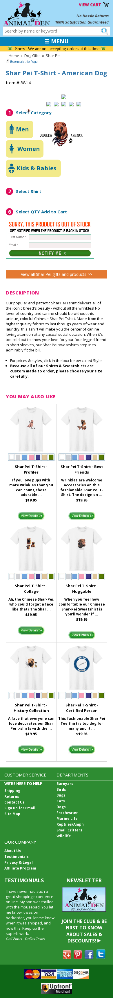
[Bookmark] (22, 62)
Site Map (12, 813)
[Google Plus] (67, 957)
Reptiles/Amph (70, 824)
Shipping (12, 790)
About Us (12, 850)
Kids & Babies (37, 168)
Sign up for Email (19, 808)
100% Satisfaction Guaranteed (82, 22)
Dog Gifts (32, 55)
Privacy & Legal (18, 862)
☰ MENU (57, 41)
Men (22, 129)
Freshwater (67, 812)
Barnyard (65, 783)
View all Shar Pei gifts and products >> (56, 274)
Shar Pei (53, 55)
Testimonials (16, 856)
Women (28, 149)
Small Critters (69, 830)
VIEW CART (90, 4)
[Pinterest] (78, 957)
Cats (61, 801)
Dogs (61, 806)
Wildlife (64, 835)
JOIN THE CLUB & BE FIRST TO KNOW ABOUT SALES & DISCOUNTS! (84, 931)
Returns (11, 796)
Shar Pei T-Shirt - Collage (31, 588)
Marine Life (67, 818)
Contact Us (14, 802)
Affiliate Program (20, 868)
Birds (61, 789)
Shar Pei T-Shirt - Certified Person (81, 707)
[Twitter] (100, 957)
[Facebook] (88, 957)
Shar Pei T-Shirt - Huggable (81, 588)
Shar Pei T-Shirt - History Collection (31, 707)
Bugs (61, 795)
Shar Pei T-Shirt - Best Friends (82, 469)
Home (14, 55)
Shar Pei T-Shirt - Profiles (31, 469)
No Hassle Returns (92, 15)
